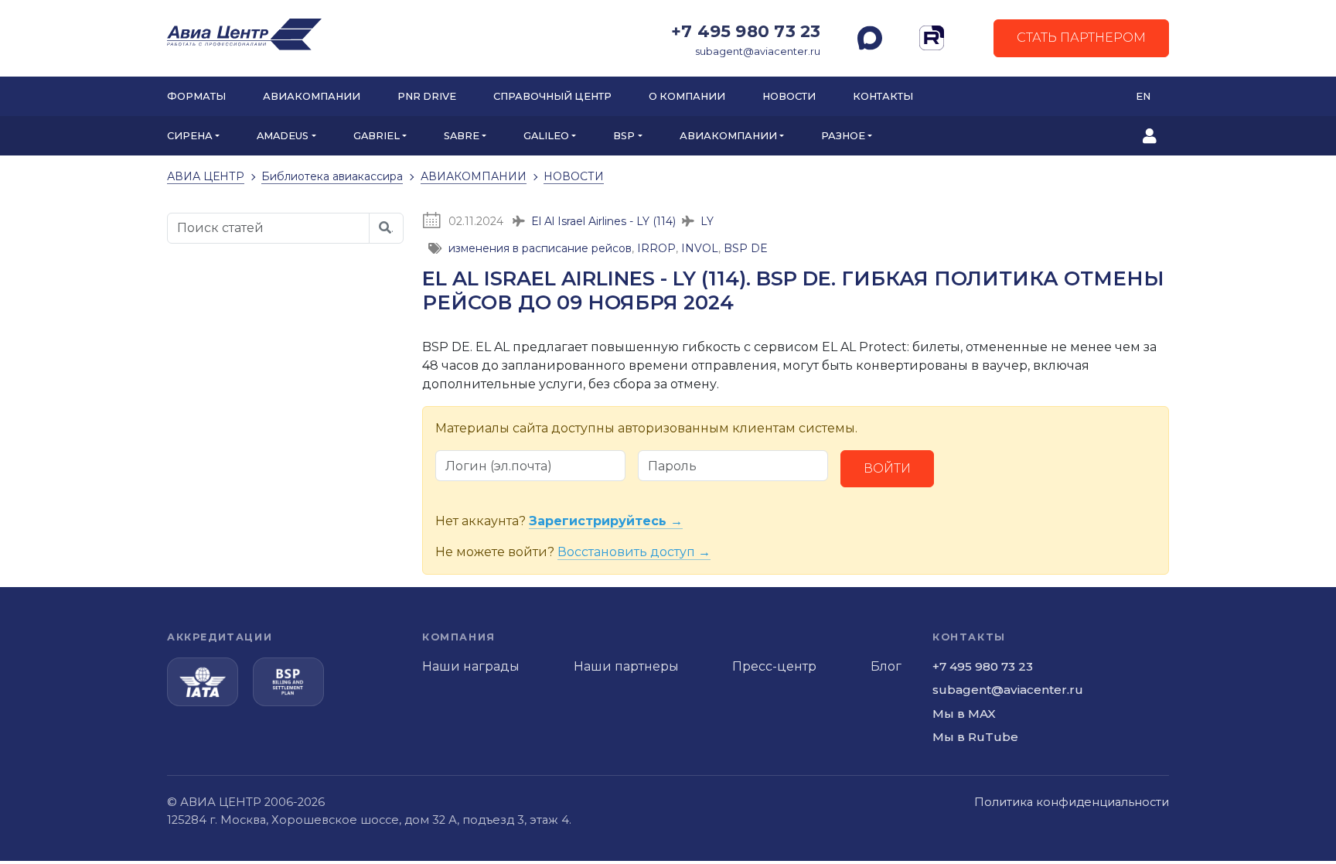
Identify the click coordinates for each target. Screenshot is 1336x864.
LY (707, 221)
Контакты (883, 96)
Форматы (196, 96)
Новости (789, 96)
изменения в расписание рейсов (540, 248)
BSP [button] (624, 136)
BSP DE (746, 248)
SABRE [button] (461, 136)
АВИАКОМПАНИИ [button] (728, 136)
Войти (887, 468)
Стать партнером (1081, 37)
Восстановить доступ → (634, 552)
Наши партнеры (626, 666)
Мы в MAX (964, 713)
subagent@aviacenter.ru (757, 51)
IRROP (656, 248)
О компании (687, 96)
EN (1143, 96)
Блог (886, 666)
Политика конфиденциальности (1071, 802)
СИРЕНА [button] (190, 136)
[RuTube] (931, 38)
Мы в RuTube (975, 736)
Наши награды (471, 666)
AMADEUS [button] (282, 136)
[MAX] (869, 38)
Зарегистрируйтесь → (606, 521)
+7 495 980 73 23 (745, 31)
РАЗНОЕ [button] (843, 136)
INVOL (699, 248)
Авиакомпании (311, 96)
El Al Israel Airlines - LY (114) (603, 221)
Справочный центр (552, 96)
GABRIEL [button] (376, 136)
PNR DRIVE (426, 96)
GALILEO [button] (546, 136)
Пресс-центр (774, 666)
